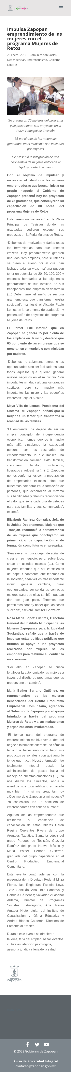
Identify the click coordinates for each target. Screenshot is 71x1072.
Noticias (12, 65)
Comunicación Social (43, 55)
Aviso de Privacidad (35, 1061)
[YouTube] (46, 1044)
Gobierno (55, 60)
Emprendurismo (37, 60)
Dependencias (16, 60)
